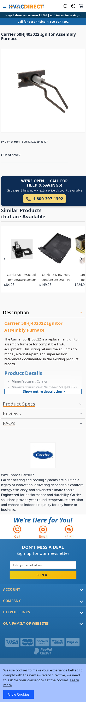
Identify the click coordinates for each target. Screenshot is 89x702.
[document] (43, 683)
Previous (4, 259)
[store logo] (26, 6)
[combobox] (65, 6)
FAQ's (9, 423)
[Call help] (17, 531)
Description (16, 312)
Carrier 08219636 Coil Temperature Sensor (22, 277)
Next (81, 259)
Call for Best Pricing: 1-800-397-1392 (43, 22)
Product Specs (19, 404)
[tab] (43, 312)
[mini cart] (81, 6)
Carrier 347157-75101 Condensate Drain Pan (56, 277)
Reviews (12, 413)
